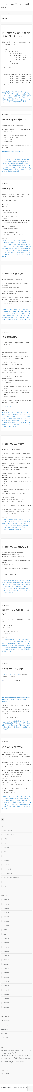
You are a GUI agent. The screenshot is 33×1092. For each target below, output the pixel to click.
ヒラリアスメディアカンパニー (11, 674)
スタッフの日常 (7, 869)
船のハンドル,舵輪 (10, 163)
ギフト (19, 1050)
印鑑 (5, 1058)
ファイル (6, 1055)
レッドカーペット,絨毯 (24, 416)
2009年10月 (6, 968)
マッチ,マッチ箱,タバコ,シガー (21, 315)
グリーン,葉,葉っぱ (13, 802)
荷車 (13, 527)
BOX (2, 1050)
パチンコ (23, 800)
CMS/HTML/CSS (8, 830)
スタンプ (9, 1053)
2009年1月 (6, 1007)
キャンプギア (7, 860)
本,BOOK (23, 582)
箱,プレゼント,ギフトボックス (14, 313)
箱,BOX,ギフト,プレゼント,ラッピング (19, 643)
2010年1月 (6, 955)
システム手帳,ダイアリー (15, 420)
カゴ (17, 1050)
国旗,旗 (15, 161)
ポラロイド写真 (6, 418)
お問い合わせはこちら (6, 1073)
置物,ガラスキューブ (22, 586)
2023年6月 (6, 908)
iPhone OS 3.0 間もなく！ (15, 547)
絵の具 (10, 527)
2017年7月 (6, 917)
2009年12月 (6, 960)
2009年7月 (6, 981)
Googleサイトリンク (12, 669)
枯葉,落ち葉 (13, 525)
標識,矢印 (17, 582)
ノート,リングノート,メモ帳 (16, 167)
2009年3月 (6, 998)
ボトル (21, 1055)
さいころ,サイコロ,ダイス (21, 422)
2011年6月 (6, 934)
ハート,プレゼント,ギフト (19, 424)
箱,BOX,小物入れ (7, 100)
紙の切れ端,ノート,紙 (22, 584)
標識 (21, 1058)
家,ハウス (27, 167)
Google (9, 1050)
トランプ (14, 100)
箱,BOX (21, 727)
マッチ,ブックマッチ (23, 527)
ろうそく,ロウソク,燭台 (19, 94)
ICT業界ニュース (8, 839)
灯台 (25, 723)
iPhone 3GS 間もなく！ (14, 274)
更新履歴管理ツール (12, 337)
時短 (5, 886)
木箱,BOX (18, 590)
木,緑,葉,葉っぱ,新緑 (13, 171)
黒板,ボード (21, 418)
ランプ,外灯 (8, 165)
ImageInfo (6, 348)
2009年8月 (6, 977)
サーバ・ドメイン (8, 864)
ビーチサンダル (18, 250)
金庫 (15, 584)
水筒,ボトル (18, 529)
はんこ (14, 1050)
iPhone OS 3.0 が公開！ (14, 444)
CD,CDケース (24, 412)
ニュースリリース (8, 873)
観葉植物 (15, 1061)
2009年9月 (6, 972)
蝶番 (24, 727)
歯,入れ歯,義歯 (6, 317)
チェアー (14, 1053)
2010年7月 (6, 938)
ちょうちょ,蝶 (20, 798)
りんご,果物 (8, 647)
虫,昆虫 (11, 723)
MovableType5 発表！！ (14, 119)
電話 (23, 1061)
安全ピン (20, 309)
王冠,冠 (19, 519)
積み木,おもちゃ (16, 248)
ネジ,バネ (5, 721)
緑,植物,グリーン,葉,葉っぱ (20, 96)
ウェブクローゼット (7, 406)
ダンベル (8, 804)
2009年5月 (6, 990)
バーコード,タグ (11, 796)
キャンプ (6, 856)
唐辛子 (7, 727)
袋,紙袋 (23, 588)
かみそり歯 (16, 311)
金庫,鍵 (14, 647)
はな (12, 1050)
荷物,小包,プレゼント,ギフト (18, 98)
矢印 (24, 725)
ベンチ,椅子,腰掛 (19, 639)
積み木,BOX (18, 163)
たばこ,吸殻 (5, 92)
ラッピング (26, 1055)
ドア (28, 309)
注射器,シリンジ (6, 651)
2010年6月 (6, 942)
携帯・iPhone (7, 882)
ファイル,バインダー (14, 92)
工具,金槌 (26, 317)
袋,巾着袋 (11, 529)
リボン (21, 649)
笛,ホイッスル (19, 169)
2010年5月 (6, 947)
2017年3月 (6, 925)
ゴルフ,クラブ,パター (8, 519)
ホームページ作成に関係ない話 (11, 877)
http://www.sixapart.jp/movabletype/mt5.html (14, 151)
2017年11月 (6, 912)
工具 (8, 1058)
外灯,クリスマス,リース (8, 319)
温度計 (11, 592)
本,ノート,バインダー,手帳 (23, 319)
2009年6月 (6, 985)
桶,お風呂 (16, 727)
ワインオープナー (9, 641)
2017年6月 (6, 921)
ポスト (8, 800)
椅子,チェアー (14, 317)
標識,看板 (21, 645)
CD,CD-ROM (20, 102)
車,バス (11, 161)
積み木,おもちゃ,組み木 (14, 252)
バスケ (2, 1055)
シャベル (24, 420)
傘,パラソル (9, 96)
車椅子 (11, 94)
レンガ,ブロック (25, 590)
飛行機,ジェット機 (19, 723)
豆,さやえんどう (25, 92)
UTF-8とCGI (8, 188)
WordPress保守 (4, 1029)
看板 (23, 1058)
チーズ (17, 649)
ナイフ (11, 523)
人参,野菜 (6, 723)
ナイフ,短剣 (18, 240)
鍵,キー (15, 521)
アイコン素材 (4, 1033)
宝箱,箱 (20, 161)
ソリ (10, 242)
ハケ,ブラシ (27, 641)
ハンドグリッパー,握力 (23, 521)
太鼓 (25, 798)
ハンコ (25, 1053)
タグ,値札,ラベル (25, 806)
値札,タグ (16, 414)
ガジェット (6, 852)
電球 (15, 102)
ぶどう (7, 161)
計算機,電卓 (14, 418)
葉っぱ (10, 1061)
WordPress (6, 847)
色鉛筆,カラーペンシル (8, 240)
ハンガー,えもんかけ (21, 796)
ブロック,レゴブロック (8, 169)
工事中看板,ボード (7, 311)
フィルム (11, 102)
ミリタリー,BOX (14, 246)
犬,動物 (13, 649)
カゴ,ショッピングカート (11, 416)
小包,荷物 (21, 317)
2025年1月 (6, 899)
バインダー (29, 1053)
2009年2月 (6, 1002)
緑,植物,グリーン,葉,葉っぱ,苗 (10, 645)
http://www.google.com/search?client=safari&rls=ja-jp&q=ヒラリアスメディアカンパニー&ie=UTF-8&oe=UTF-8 (16, 699)
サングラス (5, 1053)
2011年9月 (6, 929)
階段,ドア (21, 311)
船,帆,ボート (23, 244)
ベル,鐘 (4, 796)
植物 (17, 1058)
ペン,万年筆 (5, 94)
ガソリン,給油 (12, 721)
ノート (22, 1053)
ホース (11, 727)
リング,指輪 (20, 100)
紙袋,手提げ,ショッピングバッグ (11, 412)
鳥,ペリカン (7, 725)
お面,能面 (5, 808)
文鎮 (16, 527)
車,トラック (25, 163)
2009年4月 (6, 994)
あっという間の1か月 (12, 746)
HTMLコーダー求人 (5, 1020)
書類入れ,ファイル (18, 523)
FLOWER (5, 1050)
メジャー (26, 100)
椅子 (13, 1058)
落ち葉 (3, 1061)
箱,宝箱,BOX (5, 309)
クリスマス (24, 1050)
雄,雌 (15, 519)
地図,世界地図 (24, 248)
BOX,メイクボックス (8, 414)
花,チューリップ (15, 725)
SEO (5, 843)
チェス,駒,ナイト (18, 641)
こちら (18, 717)
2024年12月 (6, 904)
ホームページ (17, 1055)
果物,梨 (27, 639)
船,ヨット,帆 (5, 643)
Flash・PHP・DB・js (9, 834)
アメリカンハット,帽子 (8, 639)
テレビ (19, 1053)
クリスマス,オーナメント (9, 159)
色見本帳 (10, 315)
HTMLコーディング (5, 1025)
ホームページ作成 (5, 1037)
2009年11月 (6, 964)
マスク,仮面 (5, 592)
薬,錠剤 (25, 309)
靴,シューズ (5, 523)
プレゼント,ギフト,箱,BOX (13, 806)
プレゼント (11, 1055)
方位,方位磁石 (13, 309)
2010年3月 (6, 951)
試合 (18, 1061)
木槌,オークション (15, 800)
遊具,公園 (14, 165)
